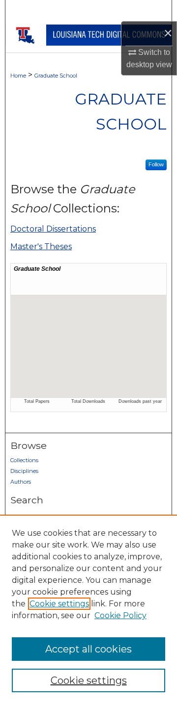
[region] (88, 609)
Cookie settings (59, 603)
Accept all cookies (88, 649)
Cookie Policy (120, 615)
